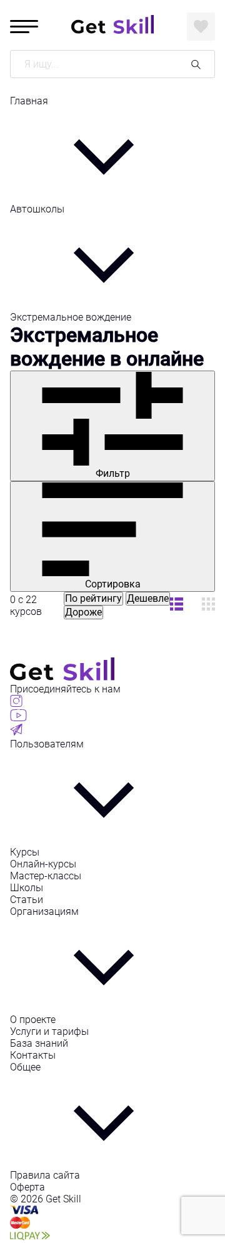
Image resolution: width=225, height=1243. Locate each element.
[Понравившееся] (201, 26)
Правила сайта (45, 1175)
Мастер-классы (45, 876)
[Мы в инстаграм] (16, 703)
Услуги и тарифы (49, 1031)
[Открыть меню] (24, 26)
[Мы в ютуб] (18, 718)
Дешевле (148, 598)
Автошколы (37, 209)
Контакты (33, 1055)
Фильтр (113, 473)
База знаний (39, 1043)
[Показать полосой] (208, 605)
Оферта (27, 1187)
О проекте (33, 1020)
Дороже (83, 612)
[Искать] (196, 64)
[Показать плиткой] (176, 605)
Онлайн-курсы (43, 864)
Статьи (26, 900)
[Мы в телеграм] (16, 732)
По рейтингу (93, 598)
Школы (26, 888)
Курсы (24, 852)
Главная (29, 101)
